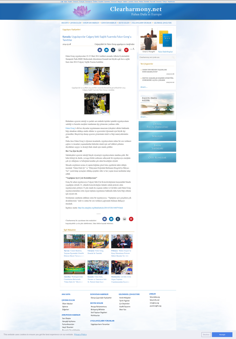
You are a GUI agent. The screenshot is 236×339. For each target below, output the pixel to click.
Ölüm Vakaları (67, 304)
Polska (141, 1)
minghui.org (154, 303)
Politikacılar (95, 315)
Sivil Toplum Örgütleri (99, 312)
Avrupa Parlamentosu (99, 306)
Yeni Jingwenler (146, 64)
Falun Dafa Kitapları (165, 52)
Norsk (136, 1)
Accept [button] (222, 335)
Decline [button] (206, 335)
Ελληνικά (114, 1)
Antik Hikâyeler (125, 298)
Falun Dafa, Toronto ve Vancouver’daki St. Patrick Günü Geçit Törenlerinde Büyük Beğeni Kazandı (97, 281)
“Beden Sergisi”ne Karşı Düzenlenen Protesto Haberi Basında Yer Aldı (121, 253)
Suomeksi (107, 1)
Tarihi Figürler (124, 301)
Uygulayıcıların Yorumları (100, 324)
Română (146, 1)
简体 (65, 1)
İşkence (65, 306)
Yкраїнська (171, 1)
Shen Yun (122, 309)
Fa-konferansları (68, 324)
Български (88, 1)
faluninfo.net (154, 300)
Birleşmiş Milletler (98, 309)
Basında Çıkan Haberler (71, 330)
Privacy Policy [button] (80, 334)
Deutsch (75, 1)
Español (100, 1)
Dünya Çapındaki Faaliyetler (101, 298)
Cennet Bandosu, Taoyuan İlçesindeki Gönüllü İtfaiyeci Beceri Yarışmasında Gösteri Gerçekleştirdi (74, 254)
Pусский (152, 1)
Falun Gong (70, 128)
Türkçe (164, 1)
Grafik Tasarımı (124, 306)
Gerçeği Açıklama (68, 321)
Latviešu (130, 1)
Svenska (159, 1)
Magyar (120, 1)
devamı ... (143, 87)
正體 (61, 1)
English (70, 1)
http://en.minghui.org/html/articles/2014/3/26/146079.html (100, 207)
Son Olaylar (66, 318)
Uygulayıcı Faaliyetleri (72, 29)
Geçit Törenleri (67, 327)
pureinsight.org (155, 306)
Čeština (95, 1)
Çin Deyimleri (124, 304)
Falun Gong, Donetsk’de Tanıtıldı (96, 251)
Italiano (125, 1)
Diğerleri (65, 309)
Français (81, 1)
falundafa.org (155, 297)
